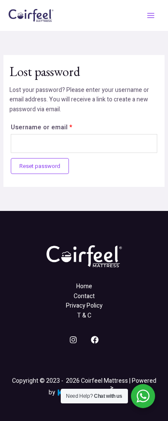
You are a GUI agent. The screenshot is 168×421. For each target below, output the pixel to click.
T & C (84, 315)
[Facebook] (95, 340)
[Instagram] (73, 340)
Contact (84, 296)
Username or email (55, 127)
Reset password (39, 166)
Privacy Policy (84, 305)
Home (84, 286)
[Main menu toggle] (150, 15)
